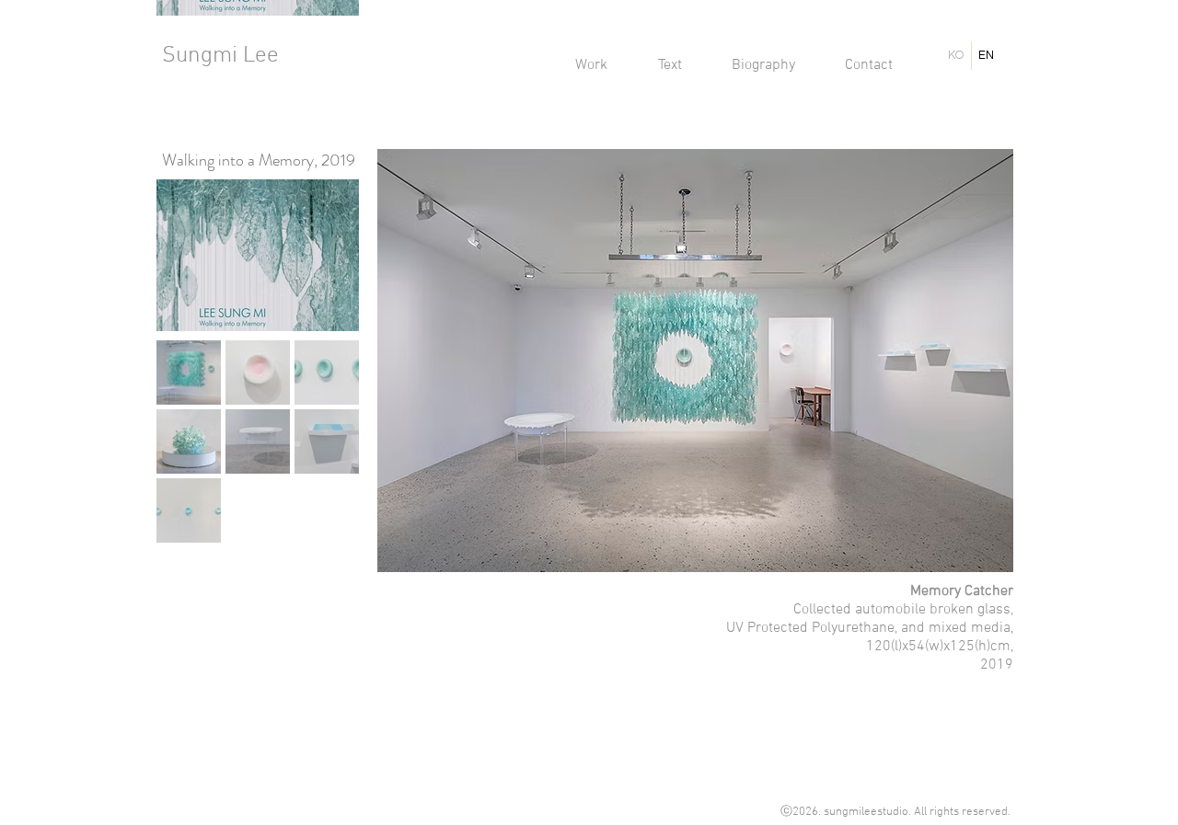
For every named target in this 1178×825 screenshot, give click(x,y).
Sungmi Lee (220, 56)
